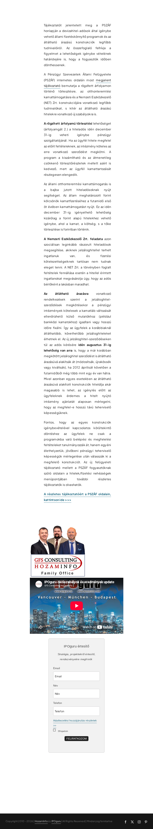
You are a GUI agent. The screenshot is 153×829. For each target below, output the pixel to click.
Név (55, 685)
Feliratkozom (76, 738)
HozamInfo (41, 821)
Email (56, 668)
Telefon (57, 702)
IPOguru (56, 821)
